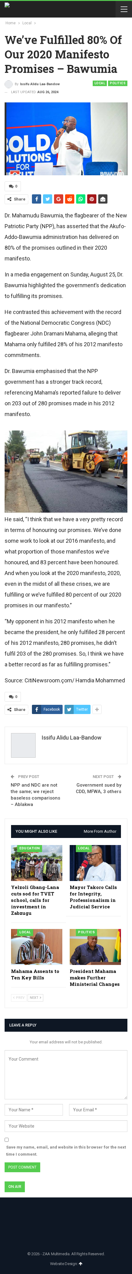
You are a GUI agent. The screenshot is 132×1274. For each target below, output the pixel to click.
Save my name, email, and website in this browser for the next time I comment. (66, 1150)
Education (29, 848)
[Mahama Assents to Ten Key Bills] (36, 947)
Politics (118, 83)
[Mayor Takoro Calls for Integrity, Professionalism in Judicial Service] (95, 863)
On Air (14, 1186)
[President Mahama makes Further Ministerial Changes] (95, 947)
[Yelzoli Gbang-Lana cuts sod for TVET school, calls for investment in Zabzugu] (36, 863)
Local (100, 83)
